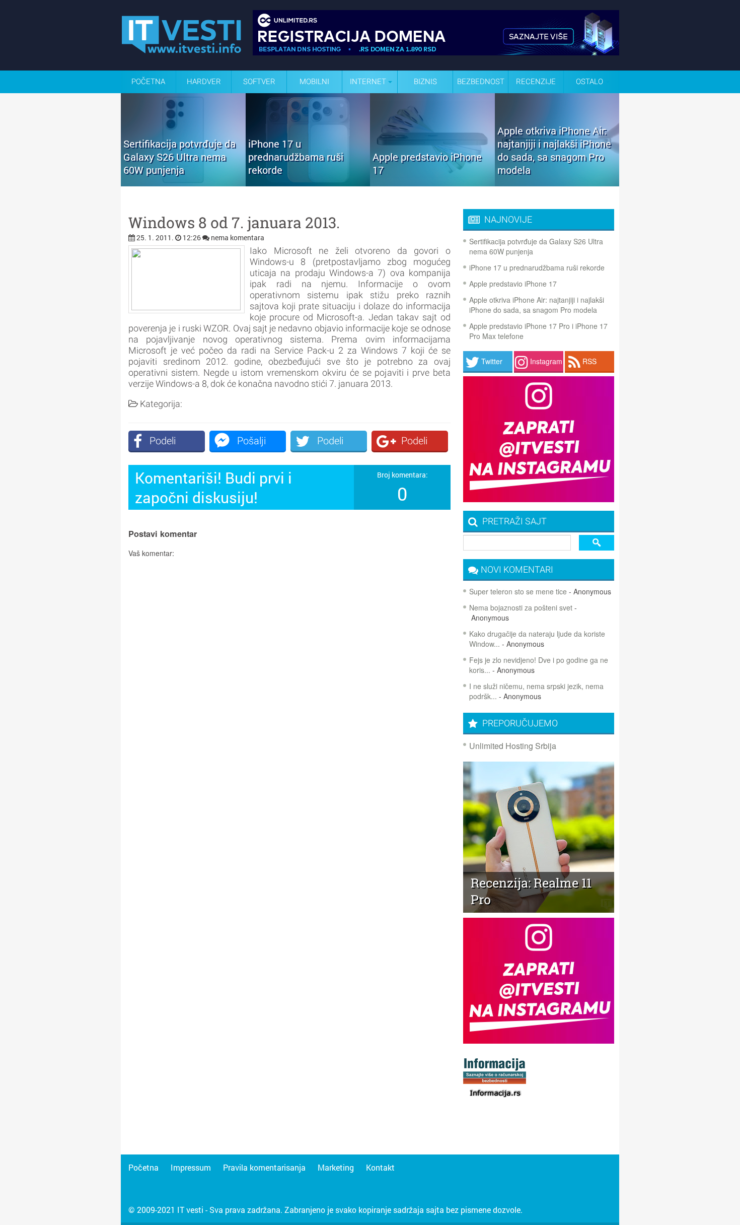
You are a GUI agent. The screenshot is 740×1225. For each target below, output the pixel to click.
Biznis (425, 81)
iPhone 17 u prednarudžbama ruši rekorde (537, 267)
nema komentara (237, 237)
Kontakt (380, 1167)
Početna (148, 81)
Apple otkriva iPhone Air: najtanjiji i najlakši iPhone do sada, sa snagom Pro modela (536, 305)
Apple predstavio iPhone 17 (513, 284)
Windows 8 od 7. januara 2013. (234, 222)
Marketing (336, 1167)
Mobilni (314, 81)
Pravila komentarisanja (264, 1167)
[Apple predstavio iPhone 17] (432, 182)
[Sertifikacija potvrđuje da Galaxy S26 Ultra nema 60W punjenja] (183, 182)
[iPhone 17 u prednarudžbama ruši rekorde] (308, 182)
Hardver (204, 81)
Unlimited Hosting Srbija (512, 746)
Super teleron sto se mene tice (518, 591)
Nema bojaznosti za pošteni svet (520, 607)
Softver (259, 81)
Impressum (191, 1167)
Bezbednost (480, 81)
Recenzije (536, 81)
